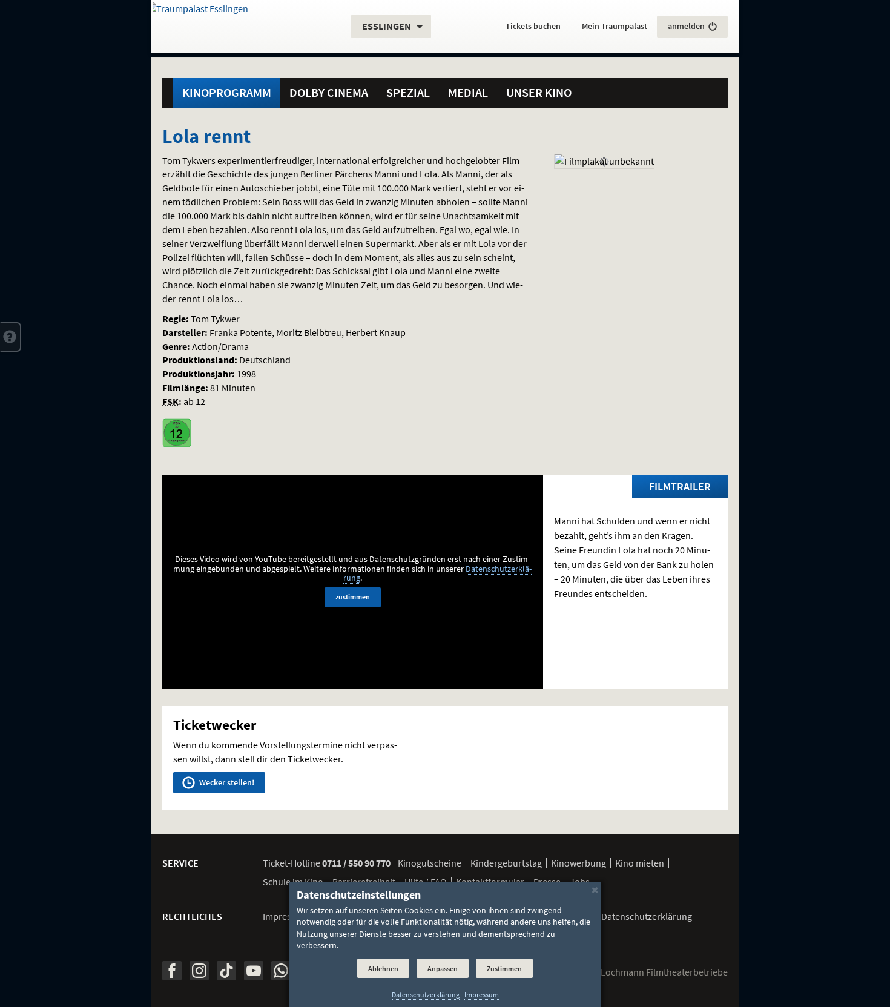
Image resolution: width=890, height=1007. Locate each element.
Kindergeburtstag (506, 863)
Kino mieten (639, 863)
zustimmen (352, 596)
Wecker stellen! (225, 782)
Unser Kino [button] (539, 92)
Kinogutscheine (429, 863)
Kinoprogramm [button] (226, 92)
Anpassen (442, 968)
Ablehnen (383, 968)
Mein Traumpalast (614, 26)
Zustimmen (504, 968)
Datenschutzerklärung (426, 995)
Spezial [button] (408, 92)
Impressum (286, 916)
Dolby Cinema (328, 92)
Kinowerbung (578, 863)
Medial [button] (468, 92)
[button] (10, 336)
